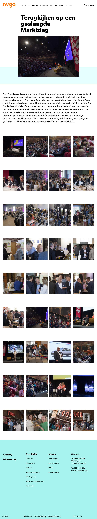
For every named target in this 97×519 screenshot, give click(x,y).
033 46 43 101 (79, 468)
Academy (7, 454)
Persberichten (53, 472)
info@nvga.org (82, 470)
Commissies (30, 463)
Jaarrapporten (53, 463)
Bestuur (28, 468)
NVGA (50, 468)
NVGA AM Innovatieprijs (34, 481)
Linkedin (79, 516)
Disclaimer (28, 516)
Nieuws (52, 454)
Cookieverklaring (54, 516)
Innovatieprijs (53, 458)
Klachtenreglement (33, 472)
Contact (75, 454)
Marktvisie (29, 458)
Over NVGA (31, 454)
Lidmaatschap (9, 459)
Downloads (30, 486)
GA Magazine (31, 477)
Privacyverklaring (40, 516)
